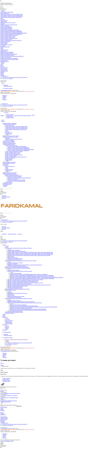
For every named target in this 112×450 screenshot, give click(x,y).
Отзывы (2, 413)
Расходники (9, 292)
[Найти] (1, 6)
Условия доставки (4, 417)
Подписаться (19, 406)
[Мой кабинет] (1, 225)
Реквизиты (2, 422)
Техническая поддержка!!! (5, 401)
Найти (2, 443)
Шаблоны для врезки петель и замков (14, 262)
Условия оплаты (3, 416)
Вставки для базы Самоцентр (15, 273)
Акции (1, 408)
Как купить (7, 319)
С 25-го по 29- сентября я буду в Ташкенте (8, 395)
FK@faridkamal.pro (5, 90)
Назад (7, 245)
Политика (2, 420)
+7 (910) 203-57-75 (4, 76)
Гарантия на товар (4, 418)
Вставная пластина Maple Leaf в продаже (8, 400)
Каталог (6, 247)
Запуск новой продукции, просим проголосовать (10, 393)
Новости (2, 391)
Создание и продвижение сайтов (7, 440)
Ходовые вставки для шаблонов (13, 250)
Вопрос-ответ (3, 419)
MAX (4, 98)
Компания (7, 326)
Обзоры (2, 409)
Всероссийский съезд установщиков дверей (9, 397)
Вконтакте (5, 95)
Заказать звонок (8, 345)
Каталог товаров (3, 407)
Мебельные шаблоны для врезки (13, 300)
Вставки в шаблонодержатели (13, 270)
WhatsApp (5, 99)
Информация (3, 414)
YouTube (4, 97)
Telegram (4, 96)
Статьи (1, 398)
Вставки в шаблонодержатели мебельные (18, 304)
